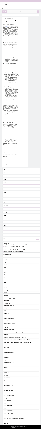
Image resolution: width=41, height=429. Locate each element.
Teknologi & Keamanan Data (7, 403)
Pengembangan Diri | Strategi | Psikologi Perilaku (10, 349)
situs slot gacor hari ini (7, 377)
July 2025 (5, 277)
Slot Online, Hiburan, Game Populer (8, 388)
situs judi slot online (6, 372)
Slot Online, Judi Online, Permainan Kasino (9, 390)
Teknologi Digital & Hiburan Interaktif (9, 415)
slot (4, 202)
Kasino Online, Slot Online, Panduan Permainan (10, 320)
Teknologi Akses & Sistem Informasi (8, 410)
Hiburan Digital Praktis (7, 308)
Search (4, 238)
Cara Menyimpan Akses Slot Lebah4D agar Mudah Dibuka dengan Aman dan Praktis (15, 249)
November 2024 (6, 290)
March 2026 (5, 264)
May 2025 (5, 280)
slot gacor (5, 179)
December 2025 (6, 269)
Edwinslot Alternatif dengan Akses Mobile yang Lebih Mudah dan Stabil (13, 251)
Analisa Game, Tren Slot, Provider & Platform (10, 298)
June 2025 (5, 279)
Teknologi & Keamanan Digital (8, 405)
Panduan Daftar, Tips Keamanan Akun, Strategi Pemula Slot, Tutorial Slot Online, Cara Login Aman (17, 339)
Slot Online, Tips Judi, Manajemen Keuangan (10, 393)
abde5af (4, 24)
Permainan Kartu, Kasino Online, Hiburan (9, 352)
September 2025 (6, 274)
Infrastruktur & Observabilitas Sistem (9, 315)
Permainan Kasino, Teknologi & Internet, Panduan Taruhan (11, 355)
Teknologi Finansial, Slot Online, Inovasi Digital (10, 420)
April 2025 (5, 282)
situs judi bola (5, 367)
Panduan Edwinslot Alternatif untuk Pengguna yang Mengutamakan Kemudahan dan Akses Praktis (17, 244)
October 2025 (5, 272)
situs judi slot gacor (6, 370)
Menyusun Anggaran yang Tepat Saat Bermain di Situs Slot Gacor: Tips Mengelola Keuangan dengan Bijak (10, 21)
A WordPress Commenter (7, 256)
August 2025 (5, 275)
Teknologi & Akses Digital (7, 400)
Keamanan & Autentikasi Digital (8, 325)
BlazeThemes (13, 427)
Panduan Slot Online (6, 347)
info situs (5, 310)
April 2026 (5, 262)
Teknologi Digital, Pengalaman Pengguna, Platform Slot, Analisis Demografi (14, 418)
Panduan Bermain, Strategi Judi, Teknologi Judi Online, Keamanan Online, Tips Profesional (16, 337)
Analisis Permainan (6, 300)
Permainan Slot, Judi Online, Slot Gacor (9, 362)
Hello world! (13, 256)
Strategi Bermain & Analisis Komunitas (9, 395)
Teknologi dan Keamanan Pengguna (8, 413)
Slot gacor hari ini (6, 192)
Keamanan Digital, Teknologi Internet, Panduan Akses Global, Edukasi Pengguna (14, 332)
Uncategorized (6, 423)
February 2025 (5, 285)
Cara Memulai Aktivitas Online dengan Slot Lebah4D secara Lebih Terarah (15, 11)
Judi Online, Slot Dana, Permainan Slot (9, 318)
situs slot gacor (8, 26)
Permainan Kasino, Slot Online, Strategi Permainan (10, 354)
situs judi (5, 365)
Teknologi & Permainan (7, 408)
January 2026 (5, 267)
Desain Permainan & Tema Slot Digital (9, 305)
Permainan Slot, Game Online (7, 360)
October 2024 (5, 292)
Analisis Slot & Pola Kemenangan (8, 303)
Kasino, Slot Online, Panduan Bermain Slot (9, 323)
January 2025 (5, 287)
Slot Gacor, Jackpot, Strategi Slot (8, 385)
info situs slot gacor (6, 313)
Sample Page (20, 8)
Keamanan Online (6, 334)
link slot (5, 189)
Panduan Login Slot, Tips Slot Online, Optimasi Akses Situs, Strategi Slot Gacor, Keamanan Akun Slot (17, 342)
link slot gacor (6, 172)
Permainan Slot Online (7, 357)
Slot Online (5, 387)
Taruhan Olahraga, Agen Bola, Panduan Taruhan (10, 398)
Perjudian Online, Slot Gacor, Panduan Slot (9, 350)
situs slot (5, 218)
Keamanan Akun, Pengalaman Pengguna (9, 329)
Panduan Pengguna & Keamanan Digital (9, 344)
